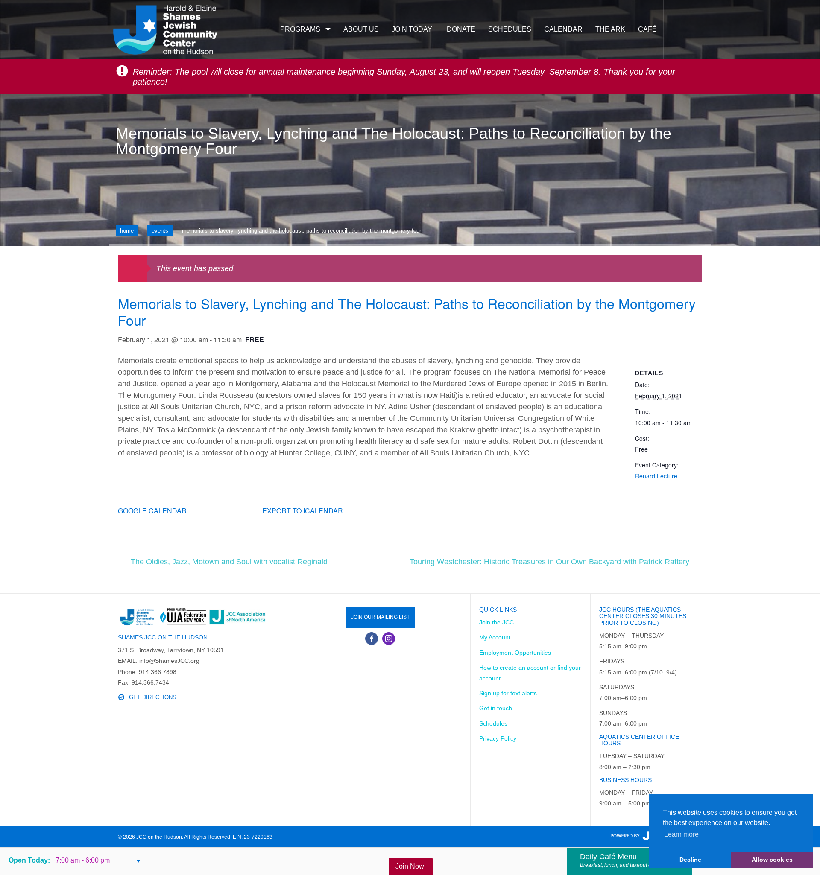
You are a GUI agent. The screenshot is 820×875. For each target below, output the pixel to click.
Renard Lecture (656, 476)
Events (160, 231)
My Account (494, 637)
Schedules (509, 29)
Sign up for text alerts (508, 693)
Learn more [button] (681, 834)
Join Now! (410, 866)
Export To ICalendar (302, 511)
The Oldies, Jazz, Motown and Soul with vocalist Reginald (229, 561)
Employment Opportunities (515, 652)
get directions (152, 697)
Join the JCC (496, 622)
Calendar (563, 29)
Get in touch (495, 708)
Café (647, 29)
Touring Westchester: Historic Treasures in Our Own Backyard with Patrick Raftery (549, 561)
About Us (361, 29)
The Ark (610, 29)
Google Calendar (152, 511)
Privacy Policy (497, 738)
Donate (461, 29)
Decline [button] (690, 859)
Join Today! (413, 29)
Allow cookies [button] (772, 859)
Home (127, 231)
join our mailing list (380, 617)
